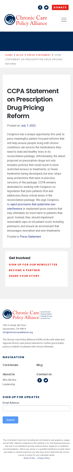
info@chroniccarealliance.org (18, 332)
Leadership (9, 384)
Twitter (46, 7)
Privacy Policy (44, 458)
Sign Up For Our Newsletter (33, 264)
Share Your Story (24, 276)
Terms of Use (29, 458)
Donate (60, 7)
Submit (10, 420)
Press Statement (30, 236)
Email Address (11, 402)
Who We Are (9, 379)
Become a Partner (24, 270)
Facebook (40, 7)
